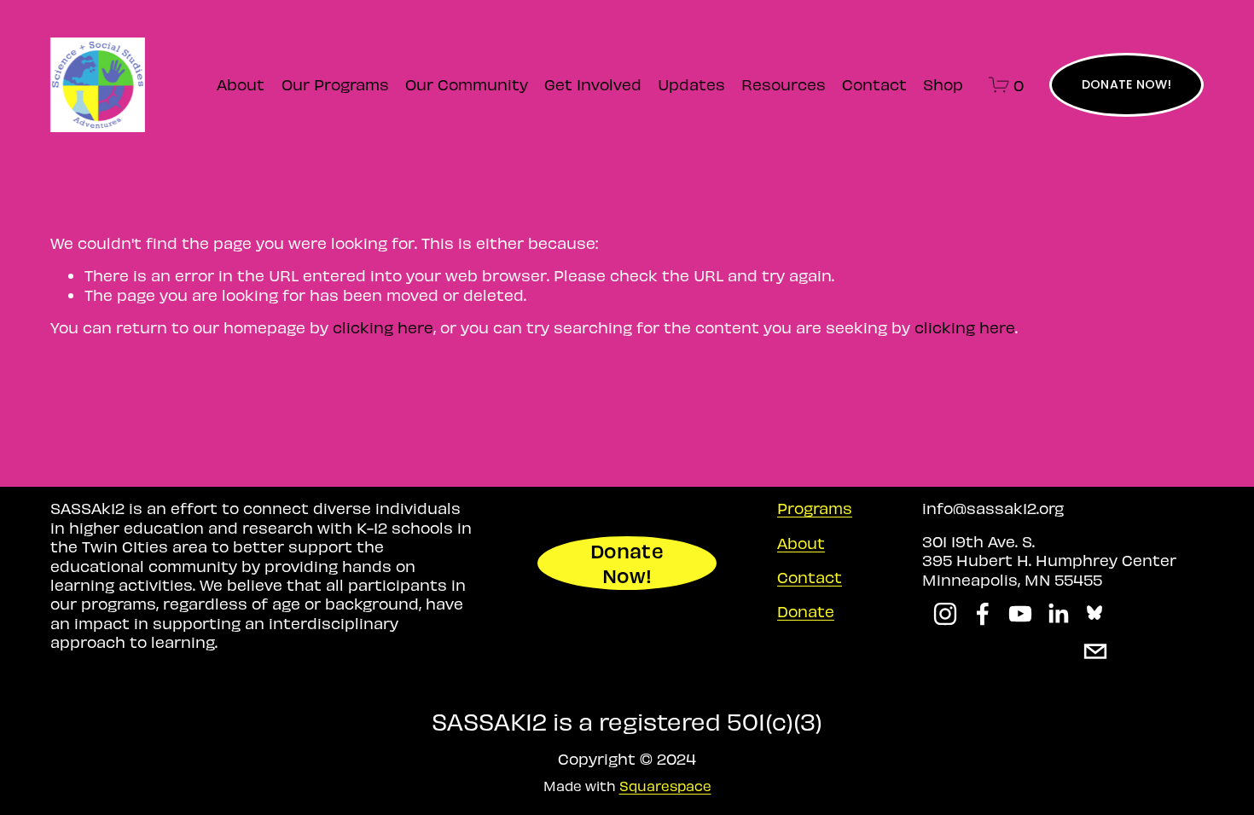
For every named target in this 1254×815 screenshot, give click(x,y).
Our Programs (335, 84)
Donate (805, 611)
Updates (691, 84)
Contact (874, 84)
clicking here (383, 327)
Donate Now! (627, 562)
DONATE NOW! (1126, 84)
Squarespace (665, 785)
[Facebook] (983, 614)
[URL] (1095, 614)
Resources (783, 84)
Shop (943, 84)
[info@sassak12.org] (1095, 651)
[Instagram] (945, 614)
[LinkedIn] (1058, 614)
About (240, 84)
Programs (814, 508)
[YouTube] (1020, 614)
